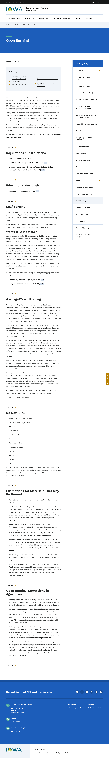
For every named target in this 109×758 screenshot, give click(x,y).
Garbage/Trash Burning (19, 84)
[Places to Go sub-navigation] (35, 18)
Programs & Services (97, 2)
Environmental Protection (22, 24)
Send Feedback (40, 749)
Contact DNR (71, 704)
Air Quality (37, 24)
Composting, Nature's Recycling (26, 279)
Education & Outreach (19, 79)
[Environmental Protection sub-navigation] (72, 18)
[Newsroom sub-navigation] (93, 18)
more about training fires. (42, 535)
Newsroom (91, 704)
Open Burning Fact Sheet (24, 191)
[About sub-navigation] (81, 18)
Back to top (11, 147)
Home (10, 24)
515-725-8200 (15, 721)
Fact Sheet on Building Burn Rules (27, 163)
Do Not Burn (41, 76)
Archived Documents (95, 708)
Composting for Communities (26, 284)
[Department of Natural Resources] (14, 9)
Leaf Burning (16, 81)
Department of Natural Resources (37, 9)
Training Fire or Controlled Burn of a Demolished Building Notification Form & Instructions (31, 168)
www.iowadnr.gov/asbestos (40, 638)
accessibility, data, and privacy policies (64, 753)
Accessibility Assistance (75, 708)
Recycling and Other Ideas (19, 397)
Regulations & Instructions (20, 76)
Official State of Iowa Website (15, 2)
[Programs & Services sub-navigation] (21, 18)
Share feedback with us (20, 732)
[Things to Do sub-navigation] (49, 18)
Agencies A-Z (84, 2)
